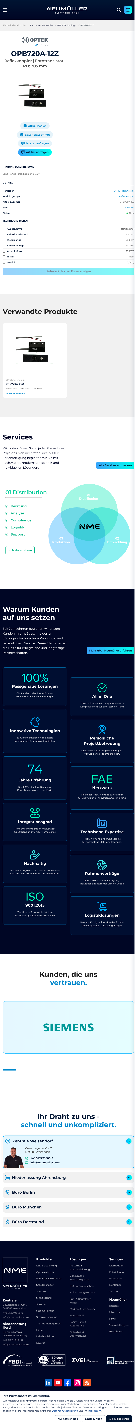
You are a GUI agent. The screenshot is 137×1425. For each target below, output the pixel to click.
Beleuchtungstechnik (81, 1291)
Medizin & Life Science (77, 1310)
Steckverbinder (44, 1309)
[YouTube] (56, 1382)
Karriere (111, 1304)
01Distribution (87, 495)
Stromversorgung (46, 1316)
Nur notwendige (68, 1418)
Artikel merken (36, 125)
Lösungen (77, 1258)
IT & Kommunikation (81, 1285)
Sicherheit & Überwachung (77, 1336)
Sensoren (41, 1290)
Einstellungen (93, 1418)
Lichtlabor (113, 1283)
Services (114, 1258)
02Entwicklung (116, 539)
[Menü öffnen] (6, 10)
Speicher (41, 1303)
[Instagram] (76, 1382)
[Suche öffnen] (118, 10)
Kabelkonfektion (45, 1335)
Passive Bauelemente (48, 1277)
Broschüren (114, 1330)
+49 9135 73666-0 (42, 1157)
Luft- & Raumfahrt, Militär (79, 1299)
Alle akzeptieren (119, 1418)
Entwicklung (114, 1271)
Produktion (113, 1277)
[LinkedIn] (47, 1382)
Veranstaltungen (116, 1324)
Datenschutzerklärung (65, 1410)
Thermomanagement (48, 1322)
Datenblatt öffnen (36, 134)
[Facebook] (66, 1382)
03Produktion (60, 539)
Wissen (111, 1290)
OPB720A (126, 207)
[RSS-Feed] (86, 1382)
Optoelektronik (44, 1271)
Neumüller (116, 1298)
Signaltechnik (44, 1296)
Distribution (114, 1264)
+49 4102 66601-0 (13, 1339)
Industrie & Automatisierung (79, 1266)
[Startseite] (67, 10)
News (110, 1317)
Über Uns (112, 1311)
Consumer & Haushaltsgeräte (78, 1276)
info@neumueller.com (45, 1161)
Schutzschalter (44, 1283)
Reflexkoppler (124, 196)
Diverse (40, 1341)
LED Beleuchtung (46, 1264)
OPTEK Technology (121, 190)
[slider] (67, 1069)
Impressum (94, 1410)
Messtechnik (76, 1318)
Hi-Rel (39, 1328)
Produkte (43, 1258)
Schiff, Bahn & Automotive (77, 1326)
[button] (75, 534)
